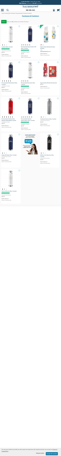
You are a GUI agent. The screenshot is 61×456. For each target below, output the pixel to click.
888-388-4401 (30, 10)
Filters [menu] (4, 21)
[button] (2, 11)
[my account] (53, 11)
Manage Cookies (40, 453)
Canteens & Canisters (18, 21)
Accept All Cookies (52, 453)
